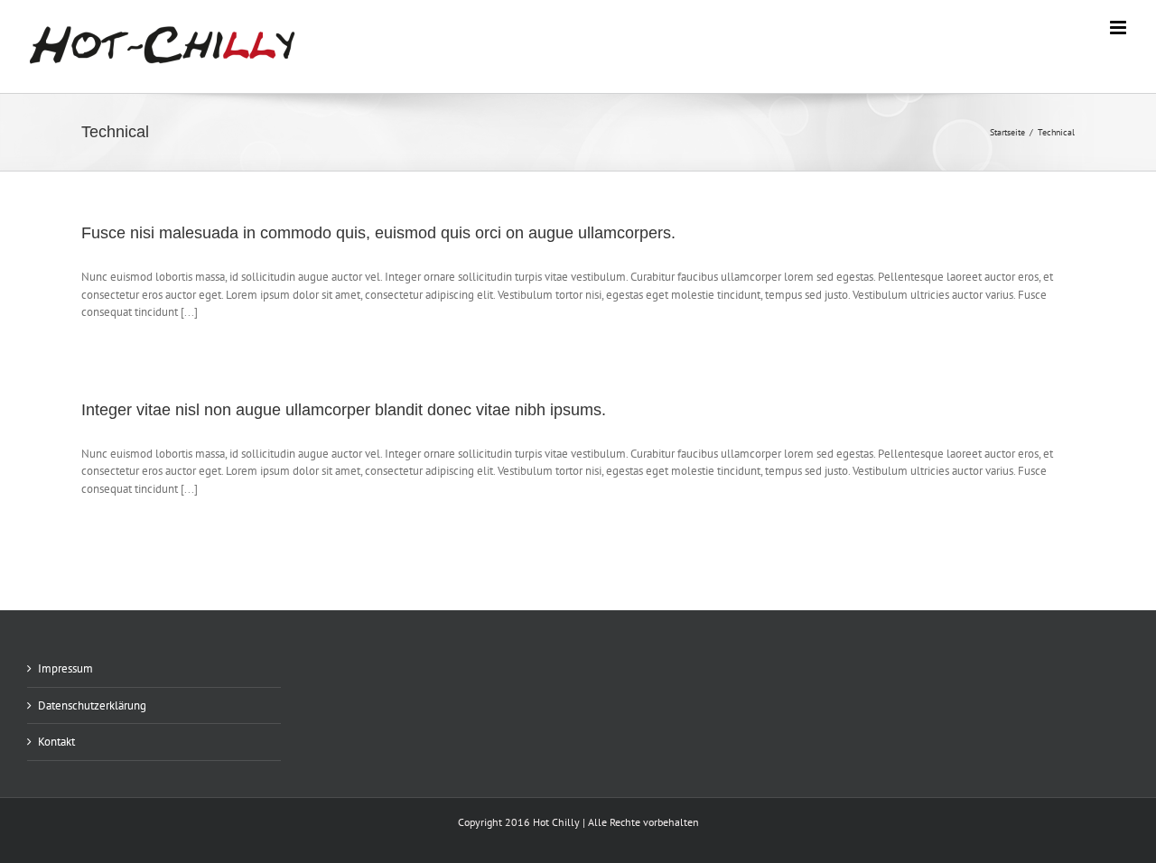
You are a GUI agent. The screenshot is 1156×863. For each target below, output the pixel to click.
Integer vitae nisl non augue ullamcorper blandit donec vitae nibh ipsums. (343, 410)
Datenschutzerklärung (92, 705)
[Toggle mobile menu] (1119, 27)
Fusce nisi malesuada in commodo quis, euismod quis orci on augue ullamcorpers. (378, 233)
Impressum (65, 668)
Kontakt (56, 741)
